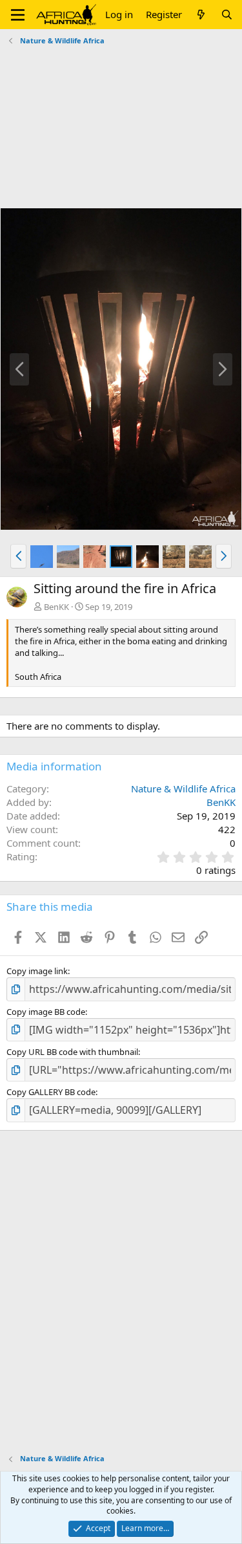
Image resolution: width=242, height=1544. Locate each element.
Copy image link (37, 971)
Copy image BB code (45, 1011)
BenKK (56, 607)
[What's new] (201, 15)
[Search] (226, 15)
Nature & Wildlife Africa (183, 788)
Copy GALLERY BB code (51, 1092)
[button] (18, 15)
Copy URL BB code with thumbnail (72, 1052)
